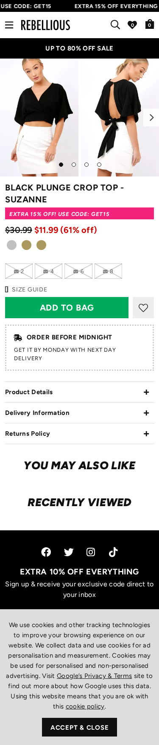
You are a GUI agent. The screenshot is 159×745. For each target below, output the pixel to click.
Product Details (29, 392)
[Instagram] (91, 552)
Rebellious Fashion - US (45, 25)
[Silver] (11, 247)
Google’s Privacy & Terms (94, 676)
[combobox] (117, 25)
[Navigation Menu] (9, 25)
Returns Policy (27, 433)
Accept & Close (79, 727)
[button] (150, 23)
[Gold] (26, 247)
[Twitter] (69, 552)
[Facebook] (46, 552)
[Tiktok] (113, 552)
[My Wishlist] (132, 25)
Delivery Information (37, 413)
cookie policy (85, 706)
